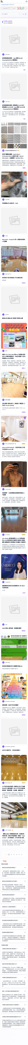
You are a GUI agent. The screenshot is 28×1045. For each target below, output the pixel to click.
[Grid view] (23, 14)
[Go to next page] (22, 854)
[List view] (25, 14)
